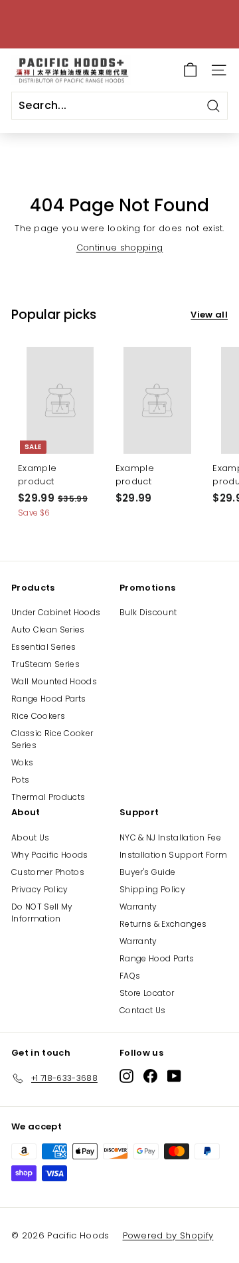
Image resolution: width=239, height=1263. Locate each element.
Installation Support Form (173, 854)
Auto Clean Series (48, 629)
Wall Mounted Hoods (54, 681)
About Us (30, 837)
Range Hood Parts (48, 698)
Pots (20, 779)
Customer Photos (47, 872)
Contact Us (142, 1010)
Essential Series (43, 646)
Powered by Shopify (168, 1235)
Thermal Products (48, 797)
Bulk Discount (148, 612)
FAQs (130, 975)
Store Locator (147, 993)
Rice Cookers (38, 716)
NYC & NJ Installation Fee (170, 837)
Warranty (138, 906)
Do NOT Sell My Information (42, 912)
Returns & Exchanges (163, 923)
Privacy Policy (39, 889)
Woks (22, 762)
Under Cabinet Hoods (55, 612)
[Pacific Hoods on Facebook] (150, 1076)
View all (209, 314)
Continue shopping (119, 247)
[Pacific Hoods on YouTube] (174, 1076)
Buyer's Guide (147, 872)
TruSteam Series (45, 664)
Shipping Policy (152, 889)
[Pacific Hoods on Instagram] (126, 1076)
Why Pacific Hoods (49, 854)
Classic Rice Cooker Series (52, 739)
